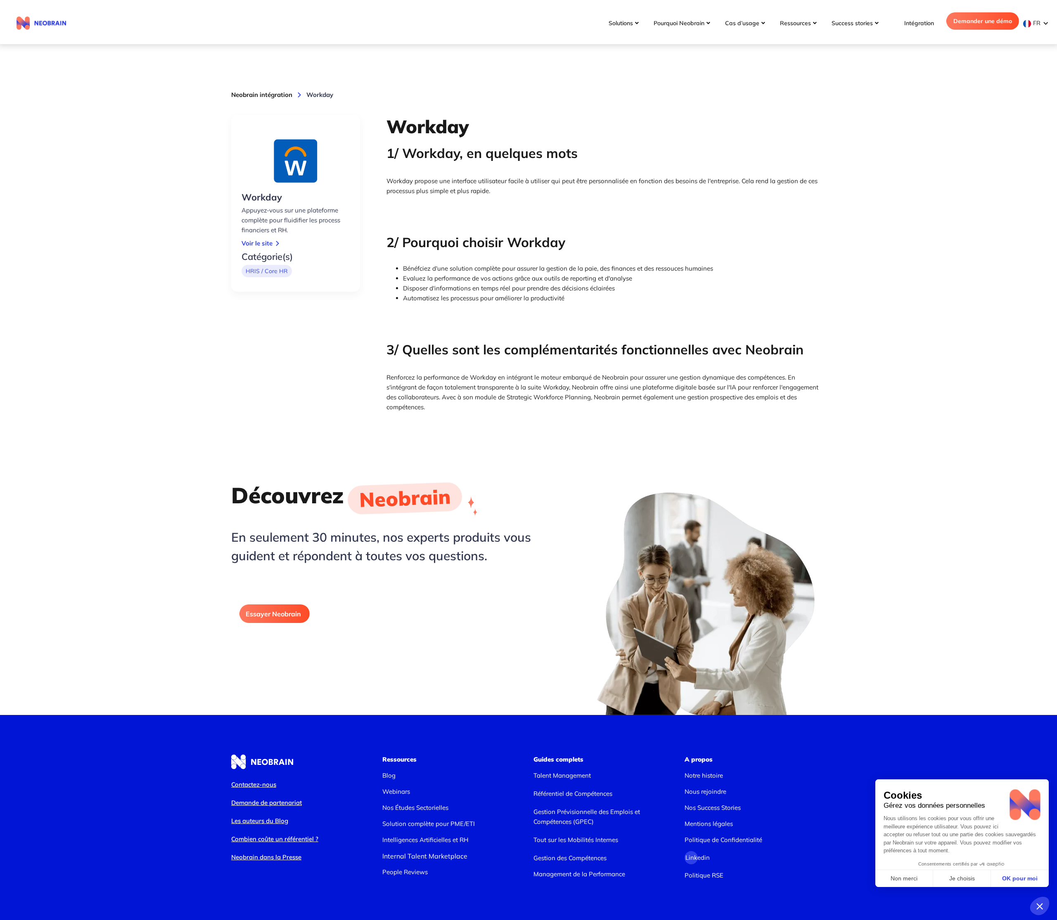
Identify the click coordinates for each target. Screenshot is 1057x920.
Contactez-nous (253, 784)
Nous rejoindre (705, 791)
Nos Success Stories (713, 807)
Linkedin (691, 857)
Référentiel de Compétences (572, 793)
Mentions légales (709, 824)
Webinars (396, 791)
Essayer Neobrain (273, 614)
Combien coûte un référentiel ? (274, 839)
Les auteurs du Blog (259, 821)
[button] (1038, 23)
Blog (389, 775)
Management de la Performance (579, 874)
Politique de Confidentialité (723, 840)
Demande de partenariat (266, 803)
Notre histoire (704, 775)
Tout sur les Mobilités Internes (575, 840)
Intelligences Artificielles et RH (425, 840)
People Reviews (405, 872)
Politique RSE (704, 875)
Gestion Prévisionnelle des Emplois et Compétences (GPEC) (586, 817)
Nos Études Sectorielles (415, 807)
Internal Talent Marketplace (424, 856)
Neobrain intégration (261, 95)
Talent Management (562, 775)
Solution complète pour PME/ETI (428, 824)
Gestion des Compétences (570, 858)
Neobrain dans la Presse (266, 857)
